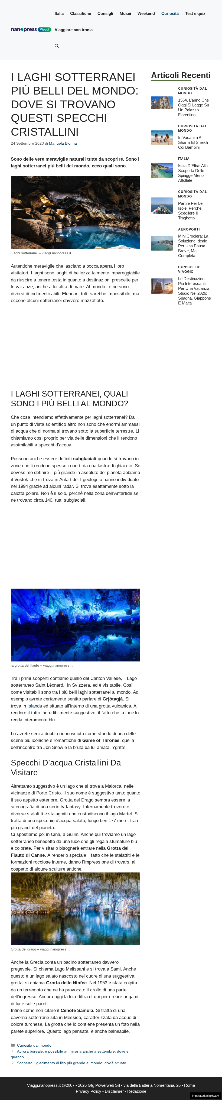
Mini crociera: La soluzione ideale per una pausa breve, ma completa (193, 246)
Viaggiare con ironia (74, 29)
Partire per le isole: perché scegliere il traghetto (190, 210)
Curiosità (170, 13)
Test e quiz (195, 13)
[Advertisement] (75, 349)
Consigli (105, 13)
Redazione (136, 1091)
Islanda (34, 706)
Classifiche (80, 13)
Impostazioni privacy (205, 1095)
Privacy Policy (88, 1091)
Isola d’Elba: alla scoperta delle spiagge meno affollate (193, 173)
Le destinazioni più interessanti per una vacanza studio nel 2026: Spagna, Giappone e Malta (194, 290)
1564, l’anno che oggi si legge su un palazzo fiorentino (193, 107)
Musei (125, 13)
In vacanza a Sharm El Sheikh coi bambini (193, 142)
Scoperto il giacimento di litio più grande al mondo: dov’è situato (71, 1063)
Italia (59, 13)
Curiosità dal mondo (34, 1045)
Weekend (146, 13)
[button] (56, 46)
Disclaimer (114, 1091)
